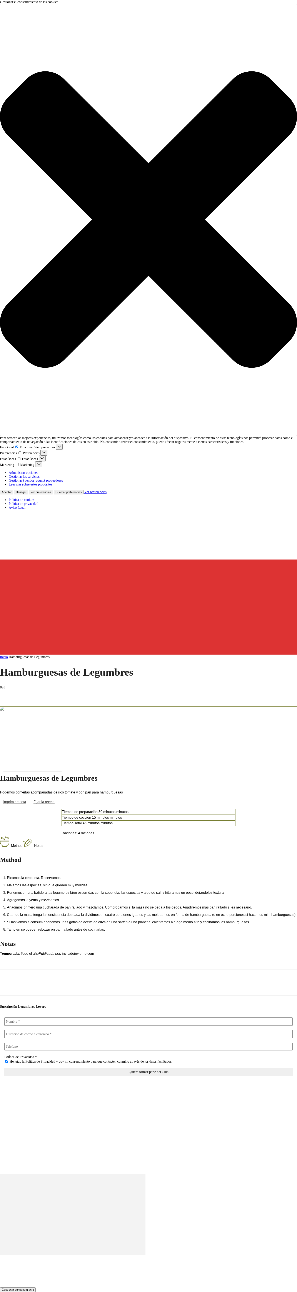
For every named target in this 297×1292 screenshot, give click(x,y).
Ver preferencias (41, 492)
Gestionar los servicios (24, 476)
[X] (23, 694)
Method (17, 846)
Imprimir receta (14, 802)
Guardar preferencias (68, 492)
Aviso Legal (17, 507)
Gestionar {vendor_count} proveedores (36, 480)
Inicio (4, 657)
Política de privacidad (23, 503)
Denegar (21, 492)
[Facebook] (7, 694)
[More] (70, 693)
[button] (148, 220)
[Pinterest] (38, 694)
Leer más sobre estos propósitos (30, 484)
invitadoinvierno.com (78, 953)
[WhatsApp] (54, 694)
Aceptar (7, 492)
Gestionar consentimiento (18, 1289)
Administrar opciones (23, 472)
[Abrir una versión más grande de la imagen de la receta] (32, 770)
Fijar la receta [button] (44, 802)
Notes (38, 846)
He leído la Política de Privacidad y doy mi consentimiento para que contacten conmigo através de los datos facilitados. (90, 1061)
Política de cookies (21, 500)
